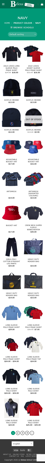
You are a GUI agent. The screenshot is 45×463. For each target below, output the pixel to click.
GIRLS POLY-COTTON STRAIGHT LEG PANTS (11, 261)
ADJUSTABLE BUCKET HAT (11, 160)
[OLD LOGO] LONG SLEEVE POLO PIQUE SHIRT (12, 68)
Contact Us (14, 456)
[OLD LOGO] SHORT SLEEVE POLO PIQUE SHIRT (33, 68)
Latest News (30, 456)
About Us (7, 454)
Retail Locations (33, 454)
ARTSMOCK (11, 191)
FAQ (22, 456)
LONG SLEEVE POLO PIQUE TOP (33, 358)
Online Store (19, 454)
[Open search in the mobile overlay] (38, 4)
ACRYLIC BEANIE (11, 100)
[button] (3, 4)
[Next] (32, 433)
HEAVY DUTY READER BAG (33, 260)
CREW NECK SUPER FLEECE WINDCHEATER (33, 227)
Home (7, 23)
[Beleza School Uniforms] (23, 4)
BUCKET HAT (11, 225)
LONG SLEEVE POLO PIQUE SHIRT (11, 326)
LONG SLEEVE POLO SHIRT (12, 390)
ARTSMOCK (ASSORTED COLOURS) (33, 193)
